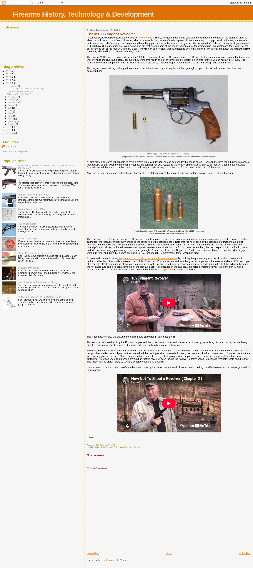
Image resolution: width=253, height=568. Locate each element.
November (13, 97)
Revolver (138, 447)
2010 (8, 133)
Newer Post (93, 553)
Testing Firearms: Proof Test (31, 209)
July (10, 108)
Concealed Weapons (28, 268)
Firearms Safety (112, 447)
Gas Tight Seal (126, 447)
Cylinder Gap (99, 447)
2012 (8, 127)
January (12, 124)
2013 (8, 83)
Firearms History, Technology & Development (83, 14)
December (13, 86)
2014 (8, 80)
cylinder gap (145, 37)
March (11, 119)
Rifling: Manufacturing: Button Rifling (36, 253)
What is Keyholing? (27, 238)
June (10, 110)
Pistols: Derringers (27, 224)
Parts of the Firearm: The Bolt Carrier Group (39, 297)
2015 (8, 77)
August (11, 105)
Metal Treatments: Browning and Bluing (37, 282)
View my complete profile (15, 151)
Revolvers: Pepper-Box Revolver (34, 180)
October (12, 99)
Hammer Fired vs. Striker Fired (33, 194)
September (13, 102)
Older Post (245, 553)
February (12, 121)
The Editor (11, 146)
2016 (8, 74)
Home (169, 553)
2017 (8, 71)
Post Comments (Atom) (114, 560)
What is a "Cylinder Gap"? (19, 94)
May (10, 113)
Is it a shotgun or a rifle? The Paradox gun (26, 88)
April (10, 116)
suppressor (168, 269)
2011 (8, 130)
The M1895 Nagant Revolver (20, 91)
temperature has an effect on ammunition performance (148, 258)
